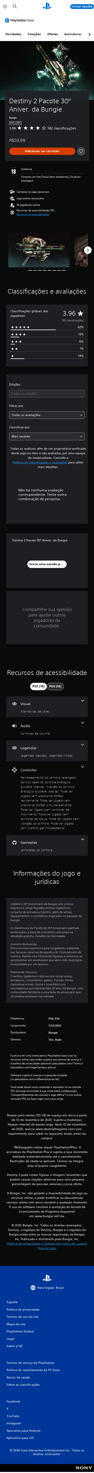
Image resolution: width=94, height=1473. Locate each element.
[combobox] (47, 394)
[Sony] (84, 1471)
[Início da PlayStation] (47, 6)
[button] (33, 214)
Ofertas (52, 34)
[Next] (88, 250)
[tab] (38, 686)
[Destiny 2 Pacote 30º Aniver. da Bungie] (39, 250)
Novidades (13, 34)
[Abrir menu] (5, 6)
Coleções (34, 34)
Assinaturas (73, 34)
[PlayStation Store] (20, 20)
